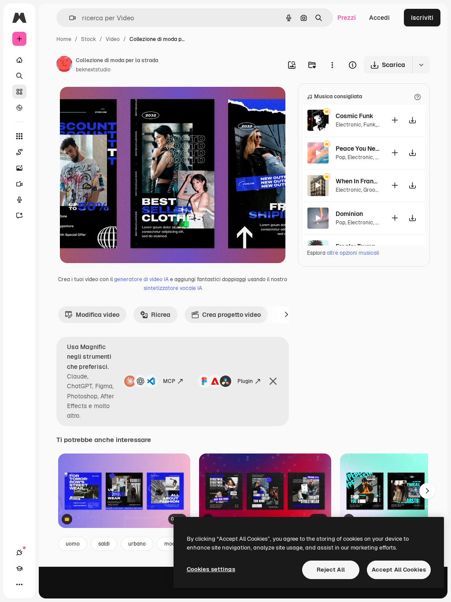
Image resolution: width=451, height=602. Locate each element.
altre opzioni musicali (353, 252)
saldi (104, 543)
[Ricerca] (19, 76)
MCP (169, 381)
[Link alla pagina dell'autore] (64, 65)
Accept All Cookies (399, 569)
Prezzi (346, 18)
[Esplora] (19, 107)
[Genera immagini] (19, 168)
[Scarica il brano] (412, 120)
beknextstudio (93, 69)
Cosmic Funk (354, 116)
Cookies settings (211, 569)
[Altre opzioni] (332, 65)
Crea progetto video (231, 315)
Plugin (245, 381)
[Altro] (19, 584)
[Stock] (19, 92)
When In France (358, 181)
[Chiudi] (273, 381)
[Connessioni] (19, 553)
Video (113, 39)
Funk (369, 124)
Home (63, 39)
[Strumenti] (19, 136)
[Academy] (19, 568)
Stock (88, 39)
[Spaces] (19, 152)
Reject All (331, 569)
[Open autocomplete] (69, 18)
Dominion (349, 214)
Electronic (348, 124)
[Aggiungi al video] (395, 120)
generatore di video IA (141, 279)
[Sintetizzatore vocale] (19, 200)
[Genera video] (19, 184)
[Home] (19, 60)
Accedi (379, 18)
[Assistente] (19, 215)
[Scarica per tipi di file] (421, 65)
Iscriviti (422, 18)
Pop (340, 157)
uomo (73, 543)
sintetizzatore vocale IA (173, 288)
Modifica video (97, 315)
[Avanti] (286, 314)
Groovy (371, 189)
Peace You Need (358, 148)
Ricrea (160, 315)
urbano (137, 543)
